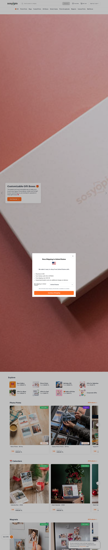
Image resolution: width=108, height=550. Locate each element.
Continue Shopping (54, 293)
